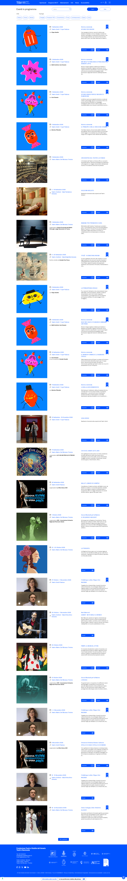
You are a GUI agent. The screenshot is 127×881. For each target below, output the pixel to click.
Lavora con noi (106, 872)
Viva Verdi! (85, 418)
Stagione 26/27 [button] (53, 2)
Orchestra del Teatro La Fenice (93, 158)
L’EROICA (84, 680)
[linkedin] (28, 867)
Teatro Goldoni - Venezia (23, 860)
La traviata (85, 548)
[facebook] (17, 867)
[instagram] (19, 867)
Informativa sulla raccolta (49, 879)
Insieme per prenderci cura (91, 223)
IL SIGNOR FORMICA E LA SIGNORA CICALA (92, 355)
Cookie (69, 872)
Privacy (65, 872)
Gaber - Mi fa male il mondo (91, 615)
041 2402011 (22, 854)
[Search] (70, 9)
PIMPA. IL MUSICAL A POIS (89, 646)
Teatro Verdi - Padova (22, 861)
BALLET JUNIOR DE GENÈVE (90, 483)
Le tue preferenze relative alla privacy (70, 879)
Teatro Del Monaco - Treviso (24, 863)
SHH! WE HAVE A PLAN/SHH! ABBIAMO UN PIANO (94, 323)
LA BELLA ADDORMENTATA (90, 387)
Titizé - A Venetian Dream (90, 255)
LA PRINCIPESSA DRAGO (89, 288)
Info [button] (72, 2)
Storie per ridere (87, 29)
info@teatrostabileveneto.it (24, 855)
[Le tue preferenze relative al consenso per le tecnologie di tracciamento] (2, 878)
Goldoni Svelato (87, 190)
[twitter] (22, 867)
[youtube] (25, 867)
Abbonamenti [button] (64, 2)
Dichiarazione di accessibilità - (96, 872)
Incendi (84, 582)
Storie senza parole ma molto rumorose (92, 95)
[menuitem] (44, 3)
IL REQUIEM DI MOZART (89, 517)
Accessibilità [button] (85, 2)
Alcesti (84, 810)
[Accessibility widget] (123, 877)
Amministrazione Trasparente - (82, 872)
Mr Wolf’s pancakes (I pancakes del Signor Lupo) (94, 63)
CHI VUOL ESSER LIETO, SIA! (90, 451)
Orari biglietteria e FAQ (22, 857)
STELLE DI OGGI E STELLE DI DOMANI (93, 745)
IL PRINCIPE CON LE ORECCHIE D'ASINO (94, 127)
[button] (43, 2)
